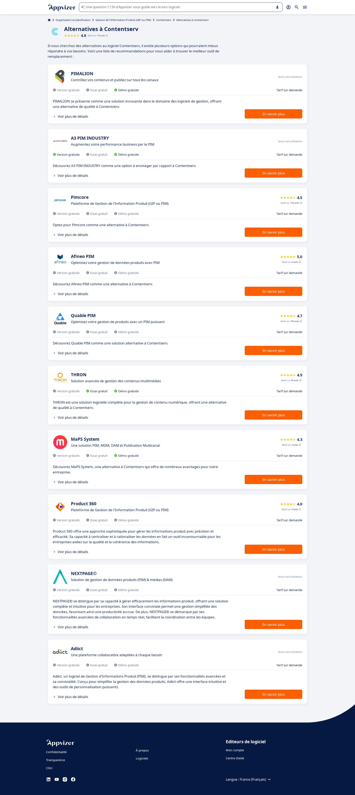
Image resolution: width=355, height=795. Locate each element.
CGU (49, 768)
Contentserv (163, 20)
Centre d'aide (235, 758)
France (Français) (253, 779)
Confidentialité (56, 752)
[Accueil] (49, 19)
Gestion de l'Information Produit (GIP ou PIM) (123, 20)
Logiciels (142, 758)
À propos (142, 750)
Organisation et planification (73, 20)
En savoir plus (273, 114)
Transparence (55, 760)
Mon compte (235, 750)
